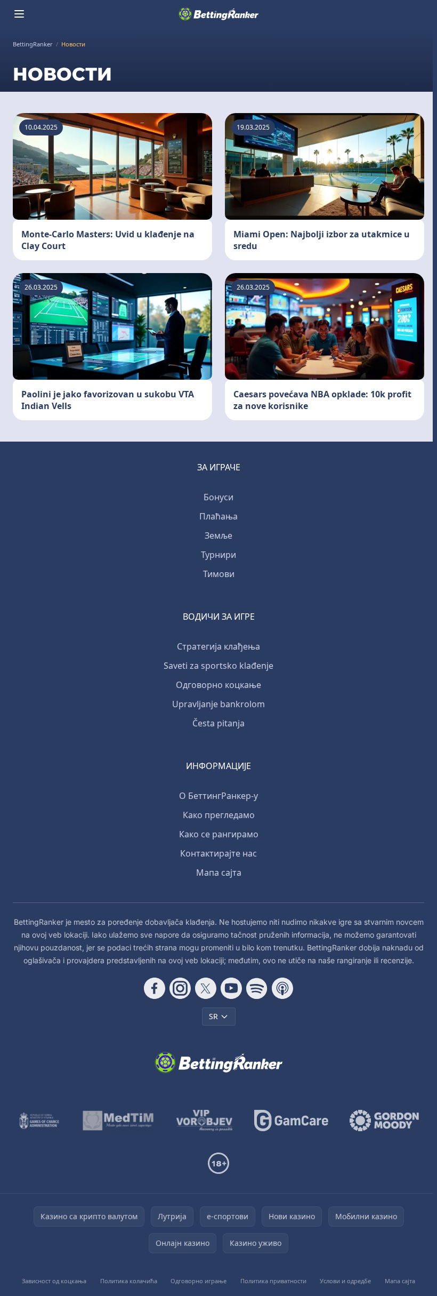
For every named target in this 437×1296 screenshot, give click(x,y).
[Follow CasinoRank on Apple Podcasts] (282, 988)
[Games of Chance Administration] (39, 1120)
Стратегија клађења (218, 646)
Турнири (218, 555)
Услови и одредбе (345, 1281)
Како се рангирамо (218, 834)
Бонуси (218, 497)
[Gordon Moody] (384, 1120)
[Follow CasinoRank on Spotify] (257, 988)
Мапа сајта (218, 872)
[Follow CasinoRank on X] (205, 988)
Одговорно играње (198, 1281)
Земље (218, 535)
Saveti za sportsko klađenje (218, 665)
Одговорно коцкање (218, 685)
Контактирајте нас (218, 853)
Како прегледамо (219, 815)
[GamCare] (291, 1120)
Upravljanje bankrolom (218, 704)
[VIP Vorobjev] (204, 1120)
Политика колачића (128, 1281)
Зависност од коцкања (54, 1281)
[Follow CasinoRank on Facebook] (154, 988)
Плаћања (218, 516)
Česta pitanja (218, 723)
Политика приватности (273, 1281)
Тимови (218, 574)
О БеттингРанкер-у (218, 796)
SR (213, 1016)
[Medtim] (118, 1120)
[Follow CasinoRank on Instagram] (180, 988)
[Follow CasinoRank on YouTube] (231, 988)
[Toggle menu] (19, 14)
